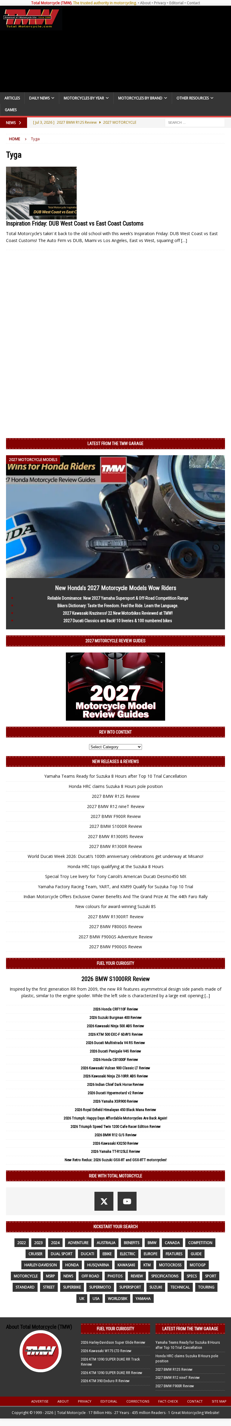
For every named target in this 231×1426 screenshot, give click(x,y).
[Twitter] (103, 1201)
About (145, 2)
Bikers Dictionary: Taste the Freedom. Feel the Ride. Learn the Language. (117, 605)
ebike (107, 1253)
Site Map (219, 1401)
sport (210, 1276)
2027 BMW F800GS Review (115, 926)
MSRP (50, 1276)
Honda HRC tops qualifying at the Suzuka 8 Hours (115, 866)
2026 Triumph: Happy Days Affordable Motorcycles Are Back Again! (115, 1118)
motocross (170, 1264)
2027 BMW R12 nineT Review (115, 806)
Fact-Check (168, 1401)
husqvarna (98, 1264)
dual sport (61, 1253)
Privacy (160, 2)
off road (90, 1276)
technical (180, 1287)
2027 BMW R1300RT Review (115, 916)
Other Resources (193, 98)
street (49, 1287)
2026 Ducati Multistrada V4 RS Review (115, 1042)
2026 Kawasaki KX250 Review (115, 1143)
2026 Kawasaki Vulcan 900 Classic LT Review (115, 1068)
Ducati (87, 1253)
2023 (38, 1242)
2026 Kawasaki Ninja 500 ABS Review (115, 1026)
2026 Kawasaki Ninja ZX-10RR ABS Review (115, 1076)
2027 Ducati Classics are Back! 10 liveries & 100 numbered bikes (117, 620)
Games (11, 109)
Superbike (72, 1287)
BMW (152, 1242)
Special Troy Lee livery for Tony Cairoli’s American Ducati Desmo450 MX (115, 876)
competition (200, 1242)
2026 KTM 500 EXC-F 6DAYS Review (115, 1034)
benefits (131, 1242)
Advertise (39, 1401)
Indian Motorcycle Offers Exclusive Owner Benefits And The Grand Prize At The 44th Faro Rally (115, 896)
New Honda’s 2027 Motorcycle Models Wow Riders (115, 588)
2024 (55, 1242)
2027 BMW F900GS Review (115, 946)
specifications (164, 1276)
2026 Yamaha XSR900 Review (115, 1101)
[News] (41, 193)
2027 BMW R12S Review (116, 796)
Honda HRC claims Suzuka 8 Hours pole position (116, 786)
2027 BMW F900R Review (116, 816)
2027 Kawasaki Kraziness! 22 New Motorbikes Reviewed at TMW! (118, 613)
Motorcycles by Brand (140, 98)
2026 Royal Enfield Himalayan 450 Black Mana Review (115, 1109)
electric (127, 1253)
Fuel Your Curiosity (115, 963)
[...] (207, 995)
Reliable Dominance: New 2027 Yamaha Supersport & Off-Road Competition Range (118, 598)
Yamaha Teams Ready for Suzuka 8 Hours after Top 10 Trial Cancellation (115, 776)
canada (172, 1242)
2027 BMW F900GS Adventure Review (115, 937)
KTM (147, 1264)
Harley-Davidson (40, 1264)
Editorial (176, 2)
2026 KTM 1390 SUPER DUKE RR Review (111, 1372)
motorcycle (26, 1276)
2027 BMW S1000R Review (115, 826)
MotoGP (198, 1264)
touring (206, 1287)
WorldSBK (117, 1298)
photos (115, 1276)
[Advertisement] (145, 49)
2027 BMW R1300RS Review (115, 836)
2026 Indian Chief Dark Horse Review (115, 1084)
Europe (150, 1253)
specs (192, 1276)
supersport (130, 1287)
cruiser (35, 1253)
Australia (106, 1242)
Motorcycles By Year (84, 98)
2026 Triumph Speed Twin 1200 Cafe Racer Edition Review (116, 1126)
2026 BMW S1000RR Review (116, 978)
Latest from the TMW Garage (115, 443)
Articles (12, 98)
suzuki (155, 1287)
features (174, 1253)
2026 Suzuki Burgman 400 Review (116, 1017)
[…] (184, 240)
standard (25, 1287)
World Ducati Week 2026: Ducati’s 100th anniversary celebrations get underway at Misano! (115, 856)
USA (96, 1298)
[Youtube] (127, 1201)
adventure (78, 1242)
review (137, 1276)
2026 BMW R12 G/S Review (116, 1135)
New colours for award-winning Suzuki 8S (115, 906)
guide (196, 1253)
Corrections (137, 1401)
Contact (193, 2)
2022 (21, 1242)
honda (72, 1264)
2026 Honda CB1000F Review (115, 1059)
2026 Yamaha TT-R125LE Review (115, 1151)
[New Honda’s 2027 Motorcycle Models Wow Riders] (115, 574)
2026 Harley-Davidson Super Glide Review (113, 1342)
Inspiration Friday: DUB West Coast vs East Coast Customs (74, 223)
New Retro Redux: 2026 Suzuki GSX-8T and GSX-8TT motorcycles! (116, 1160)
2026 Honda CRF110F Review (115, 1009)
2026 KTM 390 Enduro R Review (105, 1381)
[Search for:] (195, 122)
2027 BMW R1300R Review (115, 846)
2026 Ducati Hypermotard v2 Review (115, 1093)
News (68, 1276)
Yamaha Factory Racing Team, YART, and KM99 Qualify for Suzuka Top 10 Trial (115, 886)
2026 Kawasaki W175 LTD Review (106, 1351)
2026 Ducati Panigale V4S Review (115, 1051)
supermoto (100, 1287)
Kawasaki (126, 1264)
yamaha (143, 1298)
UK (81, 1298)
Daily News (39, 98)
